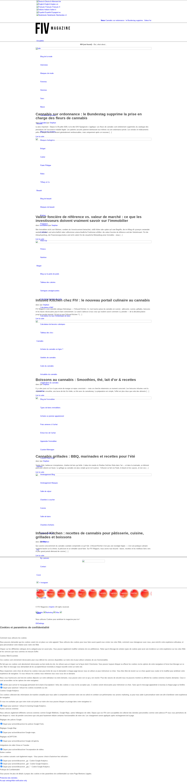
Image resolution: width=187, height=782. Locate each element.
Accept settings (6, 780)
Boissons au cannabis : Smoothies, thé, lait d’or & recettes (86, 380)
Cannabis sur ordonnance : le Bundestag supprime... (119, 20)
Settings (41, 623)
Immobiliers (44, 225)
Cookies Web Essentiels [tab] (9, 656)
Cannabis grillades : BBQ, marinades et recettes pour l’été (85, 456)
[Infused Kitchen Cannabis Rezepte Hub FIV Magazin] (93, 242)
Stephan (53, 123)
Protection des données (8, 778)
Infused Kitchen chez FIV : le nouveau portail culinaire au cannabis (93, 300)
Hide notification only (19, 780)
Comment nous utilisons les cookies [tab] (13, 638)
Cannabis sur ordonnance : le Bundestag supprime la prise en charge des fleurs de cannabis (89, 116)
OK (37, 623)
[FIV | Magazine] (53, 33)
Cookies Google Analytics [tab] (9, 691)
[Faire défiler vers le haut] (0, 615)
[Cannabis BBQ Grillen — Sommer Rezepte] (93, 399)
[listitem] (40, 594)
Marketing (49, 612)
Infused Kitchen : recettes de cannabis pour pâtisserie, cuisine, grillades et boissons (90, 535)
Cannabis (43, 123)
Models (40, 612)
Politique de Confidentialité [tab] (10, 770)
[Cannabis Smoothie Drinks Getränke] (93, 322)
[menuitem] (94, 41)
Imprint (51, 607)
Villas (57, 612)
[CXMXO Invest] (61, 612)
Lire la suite (40, 136)
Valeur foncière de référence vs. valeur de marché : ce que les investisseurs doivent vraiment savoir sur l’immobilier (89, 219)
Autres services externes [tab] (9, 709)
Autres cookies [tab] (5, 752)
